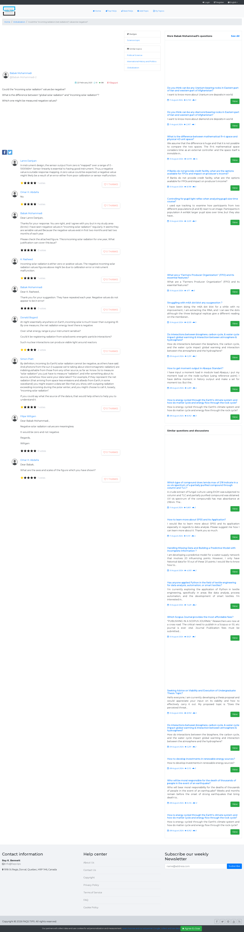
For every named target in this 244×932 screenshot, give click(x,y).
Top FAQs (112, 11)
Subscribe (234, 866)
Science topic (133, 40)
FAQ (85, 900)
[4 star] (31, 183)
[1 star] (22, 183)
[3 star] (28, 183)
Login (207, 2)
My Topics (159, 11)
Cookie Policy (90, 907)
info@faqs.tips (13, 864)
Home (98, 11)
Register (220, 2)
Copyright (89, 877)
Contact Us (89, 870)
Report (114, 82)
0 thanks (112, 251)
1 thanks (112, 184)
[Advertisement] (61, 50)
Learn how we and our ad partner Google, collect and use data (151, 928)
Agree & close (192, 928)
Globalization (133, 68)
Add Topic (144, 11)
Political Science (134, 55)
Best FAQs (128, 11)
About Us (88, 862)
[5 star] (35, 183)
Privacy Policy (91, 885)
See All (235, 36)
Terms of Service (92, 892)
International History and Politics (141, 61)
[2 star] (25, 183)
